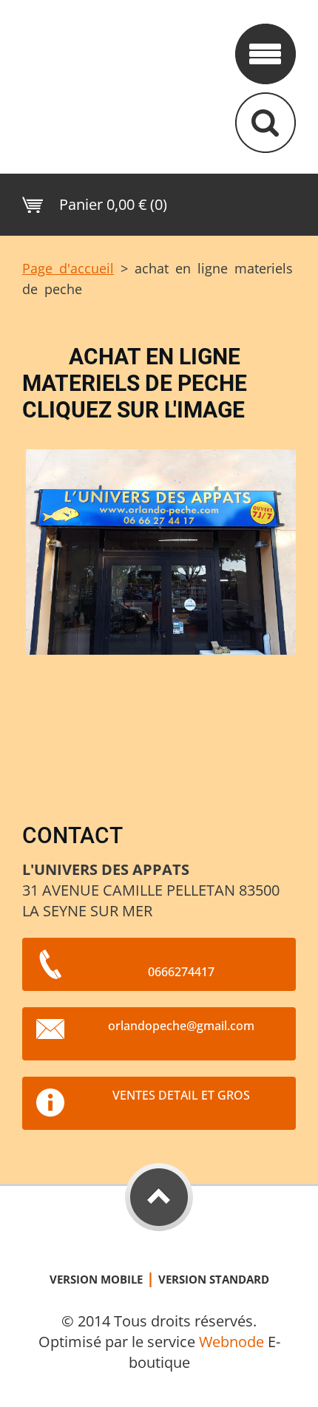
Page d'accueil (68, 268)
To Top (159, 1197)
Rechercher (265, 122)
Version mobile (96, 1279)
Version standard (213, 1279)
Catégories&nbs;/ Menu (265, 54)
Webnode (231, 1342)
